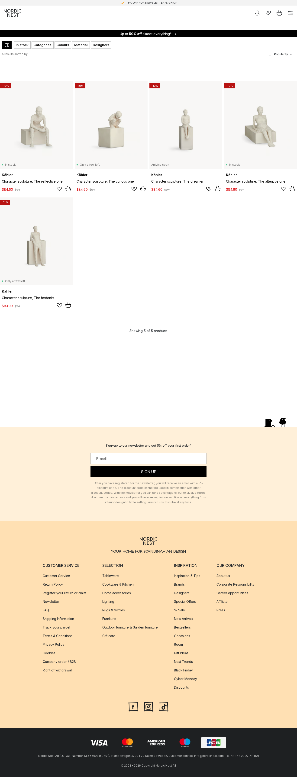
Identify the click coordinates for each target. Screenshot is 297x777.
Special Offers (185, 601)
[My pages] (257, 13)
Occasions (182, 636)
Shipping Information (58, 619)
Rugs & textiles (113, 610)
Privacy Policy (53, 644)
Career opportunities (232, 593)
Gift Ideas (181, 653)
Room (178, 644)
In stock (22, 45)
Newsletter (51, 601)
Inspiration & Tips (187, 576)
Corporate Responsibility (235, 584)
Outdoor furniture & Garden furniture (130, 627)
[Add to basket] (68, 188)
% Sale (179, 610)
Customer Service (56, 576)
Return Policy (53, 584)
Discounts (181, 687)
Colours (63, 45)
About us (223, 576)
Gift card (108, 636)
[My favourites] (268, 13)
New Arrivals (183, 619)
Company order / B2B (59, 662)
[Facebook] (133, 706)
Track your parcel (56, 627)
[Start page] (12, 13)
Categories (43, 45)
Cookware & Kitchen (118, 584)
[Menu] (290, 13)
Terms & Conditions (57, 636)
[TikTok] (163, 706)
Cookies (49, 653)
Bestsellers (182, 627)
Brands (179, 584)
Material (81, 45)
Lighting (108, 601)
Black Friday (183, 670)
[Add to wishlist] (59, 189)
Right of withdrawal (57, 670)
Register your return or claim (64, 593)
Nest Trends (183, 662)
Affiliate (222, 601)
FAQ (46, 610)
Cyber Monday (185, 679)
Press (220, 610)
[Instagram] (148, 706)
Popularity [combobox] (281, 54)
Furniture (109, 619)
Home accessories (116, 593)
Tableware (110, 576)
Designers (101, 45)
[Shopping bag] (279, 13)
